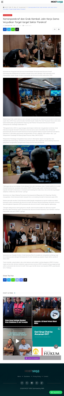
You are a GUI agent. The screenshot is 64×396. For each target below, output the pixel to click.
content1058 (8, 25)
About (19, 376)
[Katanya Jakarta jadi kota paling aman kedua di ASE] (17, 341)
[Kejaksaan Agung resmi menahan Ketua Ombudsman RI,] (17, 312)
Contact (46, 376)
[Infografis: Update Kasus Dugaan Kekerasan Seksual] (46, 341)
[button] (55, 392)
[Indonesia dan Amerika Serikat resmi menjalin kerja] (46, 312)
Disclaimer (27, 376)
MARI (42, 388)
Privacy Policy (37, 376)
